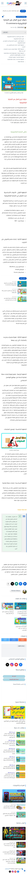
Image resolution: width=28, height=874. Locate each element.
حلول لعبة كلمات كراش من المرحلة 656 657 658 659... (10, 11)
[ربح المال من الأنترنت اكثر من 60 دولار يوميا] (22, 291)
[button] (20, 583)
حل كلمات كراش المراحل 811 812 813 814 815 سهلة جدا (9, 760)
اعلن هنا (14, 676)
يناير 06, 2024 (12, 765)
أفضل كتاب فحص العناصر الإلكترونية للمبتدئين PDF (17, 799)
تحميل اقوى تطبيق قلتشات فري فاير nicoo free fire (9, 853)
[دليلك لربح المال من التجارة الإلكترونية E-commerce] (22, 284)
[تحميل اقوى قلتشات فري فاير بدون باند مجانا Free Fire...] (21, 845)
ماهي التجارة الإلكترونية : (18, 38)
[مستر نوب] (14, 3)
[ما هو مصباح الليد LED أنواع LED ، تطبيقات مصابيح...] (21, 815)
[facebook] (20, 664)
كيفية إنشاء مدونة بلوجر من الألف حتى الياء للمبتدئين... (10, 299)
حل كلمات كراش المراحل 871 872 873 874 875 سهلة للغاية (9, 752)
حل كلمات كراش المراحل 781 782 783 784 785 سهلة (9, 767)
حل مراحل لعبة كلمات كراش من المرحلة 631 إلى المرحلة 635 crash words (9, 776)
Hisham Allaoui (21, 27)
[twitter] (7, 664)
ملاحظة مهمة (21, 61)
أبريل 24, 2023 (12, 732)
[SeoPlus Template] (22, 869)
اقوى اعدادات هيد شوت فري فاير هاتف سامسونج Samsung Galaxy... (9, 861)
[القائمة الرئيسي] (26, 3)
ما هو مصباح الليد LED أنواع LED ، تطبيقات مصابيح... (9, 814)
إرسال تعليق (21, 646)
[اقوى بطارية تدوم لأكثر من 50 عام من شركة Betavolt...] (21, 807)
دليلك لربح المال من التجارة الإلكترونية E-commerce (10, 284)
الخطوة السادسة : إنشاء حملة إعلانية (16, 59)
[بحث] (2, 3)
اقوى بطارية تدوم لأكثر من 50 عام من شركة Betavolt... (9, 807)
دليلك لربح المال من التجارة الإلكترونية (15, 36)
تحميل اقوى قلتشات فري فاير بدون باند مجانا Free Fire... (15, 837)
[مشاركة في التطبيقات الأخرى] (8, 583)
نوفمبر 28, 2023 (11, 740)
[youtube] (16, 664)
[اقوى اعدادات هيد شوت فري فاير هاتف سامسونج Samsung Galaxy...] (21, 860)
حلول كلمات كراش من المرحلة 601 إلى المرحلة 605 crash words (9, 743)
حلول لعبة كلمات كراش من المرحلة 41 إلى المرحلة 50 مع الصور (9, 735)
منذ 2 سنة (22, 719)
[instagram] (12, 664)
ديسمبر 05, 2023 (11, 772)
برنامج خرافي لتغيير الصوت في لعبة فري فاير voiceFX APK (14, 722)
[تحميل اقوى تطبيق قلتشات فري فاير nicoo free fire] (21, 853)
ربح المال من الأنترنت (21, 16)
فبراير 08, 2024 (12, 748)
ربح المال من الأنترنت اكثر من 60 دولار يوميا (9, 291)
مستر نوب (7, 868)
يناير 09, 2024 (12, 757)
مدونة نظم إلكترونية (14, 679)
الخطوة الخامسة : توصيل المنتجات (16, 57)
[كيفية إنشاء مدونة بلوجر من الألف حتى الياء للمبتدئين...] (22, 299)
